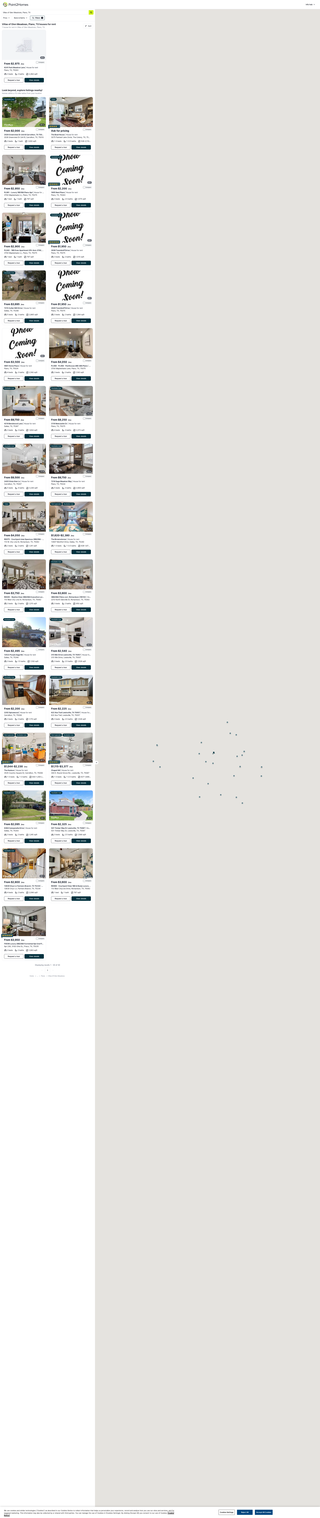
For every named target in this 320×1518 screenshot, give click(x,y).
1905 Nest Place (64, 192)
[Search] (91, 12)
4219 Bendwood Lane (20, 423)
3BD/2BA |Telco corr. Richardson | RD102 (71, 597)
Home (32, 976)
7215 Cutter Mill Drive (20, 308)
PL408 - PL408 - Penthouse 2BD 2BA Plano (71, 366)
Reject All (244, 1512)
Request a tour (14, 80)
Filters (38, 18)
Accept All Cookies (263, 1512)
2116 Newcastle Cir (65, 423)
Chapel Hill (62, 770)
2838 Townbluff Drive (67, 250)
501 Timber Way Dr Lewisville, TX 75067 (71, 828)
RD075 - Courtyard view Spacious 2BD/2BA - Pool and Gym (24, 539)
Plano (43, 976)
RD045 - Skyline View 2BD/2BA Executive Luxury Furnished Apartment (24, 597)
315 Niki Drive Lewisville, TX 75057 (71, 655)
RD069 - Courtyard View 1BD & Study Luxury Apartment (71, 886)
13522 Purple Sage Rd (20, 655)
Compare (41, 62)
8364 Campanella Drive (20, 828)
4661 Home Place (18, 366)
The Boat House (64, 135)
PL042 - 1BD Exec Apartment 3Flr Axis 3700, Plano (24, 250)
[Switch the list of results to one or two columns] (96, 762)
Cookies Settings (226, 1512)
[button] (214, 752)
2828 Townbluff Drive (67, 308)
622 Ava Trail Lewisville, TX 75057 (71, 712)
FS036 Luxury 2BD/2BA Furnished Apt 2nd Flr (24, 944)
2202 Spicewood (18, 712)
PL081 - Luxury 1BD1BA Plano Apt (24, 192)
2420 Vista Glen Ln (18, 481)
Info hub (309, 4)
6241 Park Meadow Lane (21, 67)
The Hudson (16, 770)
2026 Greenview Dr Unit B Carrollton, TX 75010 (24, 135)
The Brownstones (65, 539)
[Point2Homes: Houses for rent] (16, 4)
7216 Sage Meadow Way (68, 481)
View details (34, 80)
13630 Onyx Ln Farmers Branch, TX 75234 (24, 886)
